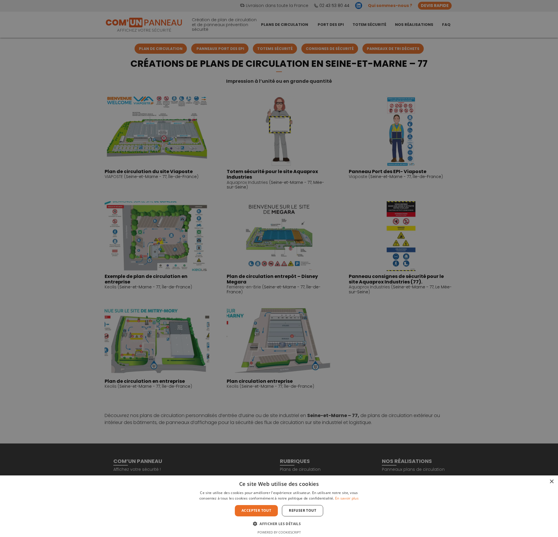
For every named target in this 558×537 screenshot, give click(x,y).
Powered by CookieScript (279, 532)
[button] (279, 523)
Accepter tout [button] (256, 510)
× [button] (551, 481)
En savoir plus (347, 498)
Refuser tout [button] (302, 510)
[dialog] (279, 268)
